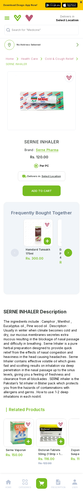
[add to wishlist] (69, 78)
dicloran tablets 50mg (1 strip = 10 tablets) (50, 454)
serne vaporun (16, 450)
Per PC (44, 165)
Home (10, 58)
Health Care (29, 58)
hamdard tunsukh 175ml (38, 251)
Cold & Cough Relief (59, 58)
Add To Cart (41, 191)
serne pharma (47, 150)
